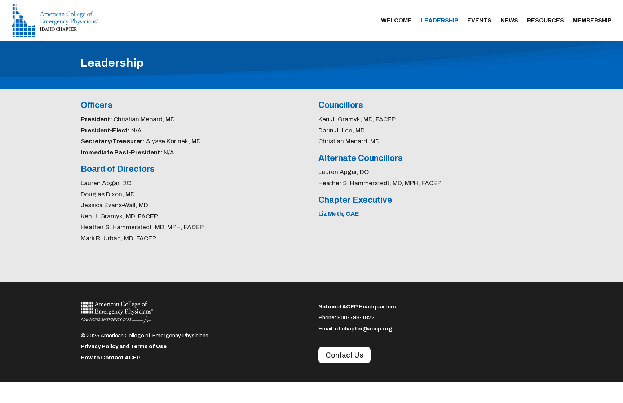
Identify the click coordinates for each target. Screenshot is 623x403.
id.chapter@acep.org (363, 329)
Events (479, 20)
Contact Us (344, 355)
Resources (545, 20)
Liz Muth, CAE (338, 213)
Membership (592, 20)
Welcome (396, 20)
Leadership (439, 20)
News (509, 20)
